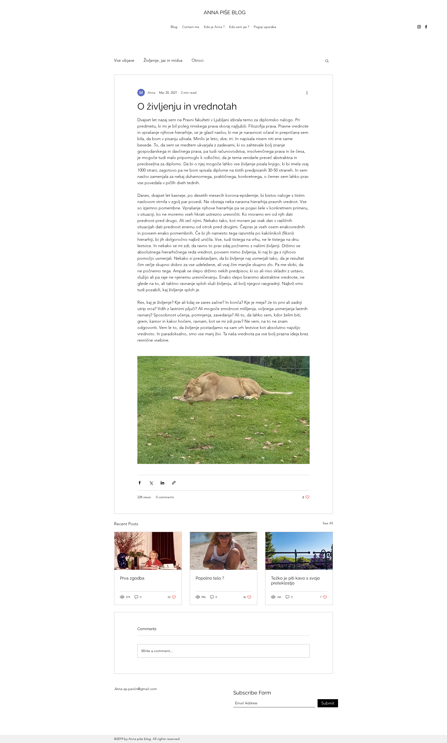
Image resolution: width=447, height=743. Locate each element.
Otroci (197, 60)
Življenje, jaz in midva (163, 60)
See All (328, 523)
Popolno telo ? (210, 578)
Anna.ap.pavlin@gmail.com (136, 689)
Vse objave (124, 60)
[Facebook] (426, 26)
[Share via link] (174, 482)
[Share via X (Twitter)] (151, 482)
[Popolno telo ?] (223, 551)
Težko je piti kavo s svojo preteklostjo (295, 580)
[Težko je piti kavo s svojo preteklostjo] (299, 551)
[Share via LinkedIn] (162, 482)
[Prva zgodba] (148, 551)
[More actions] (307, 92)
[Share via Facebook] (139, 482)
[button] (327, 60)
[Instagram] (419, 26)
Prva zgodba (132, 578)
